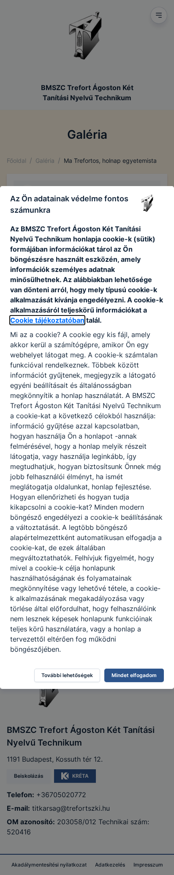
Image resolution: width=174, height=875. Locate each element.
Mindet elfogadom (134, 675)
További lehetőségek (67, 675)
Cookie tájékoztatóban (47, 320)
